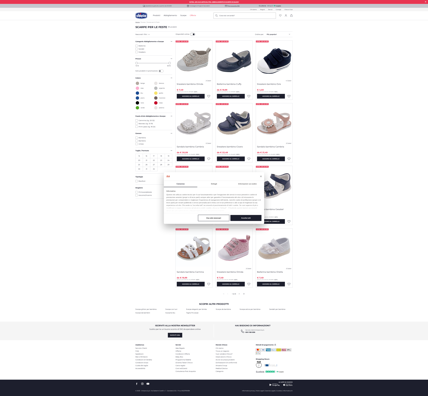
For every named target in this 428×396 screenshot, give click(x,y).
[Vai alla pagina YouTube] (148, 383)
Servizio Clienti (141, 348)
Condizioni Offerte (183, 354)
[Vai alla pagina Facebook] (136, 383)
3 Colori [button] (288, 268)
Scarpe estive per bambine (250, 309)
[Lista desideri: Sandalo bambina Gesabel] (289, 221)
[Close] (425, 1)
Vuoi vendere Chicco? (224, 354)
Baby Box (179, 357)
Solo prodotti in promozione (146, 71)
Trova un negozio (222, 351)
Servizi (270, 9)
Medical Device (221, 368)
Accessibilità (140, 368)
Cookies (279, 391)
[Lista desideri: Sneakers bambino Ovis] (289, 96)
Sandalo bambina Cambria (190, 146)
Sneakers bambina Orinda (190, 84)
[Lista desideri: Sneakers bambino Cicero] (249, 159)
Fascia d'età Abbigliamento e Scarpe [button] (150, 116)
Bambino (142, 141)
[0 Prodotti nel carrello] (291, 17)
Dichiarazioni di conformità (226, 363)
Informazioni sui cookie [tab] (247, 184)
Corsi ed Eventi (181, 368)
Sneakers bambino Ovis (269, 84)
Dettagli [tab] (214, 184)
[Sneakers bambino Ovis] (274, 61)
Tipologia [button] (139, 177)
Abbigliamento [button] (170, 15)
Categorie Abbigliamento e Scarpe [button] (149, 41)
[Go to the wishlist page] (280, 15)
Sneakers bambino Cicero (230, 146)
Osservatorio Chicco (223, 357)
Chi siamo (253, 9)
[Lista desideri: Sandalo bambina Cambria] (208, 159)
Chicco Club (288, 9)
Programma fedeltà (183, 360)
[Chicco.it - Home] (141, 15)
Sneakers (142, 52)
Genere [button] (138, 133)
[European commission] (270, 364)
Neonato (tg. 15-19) (146, 124)
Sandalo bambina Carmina (190, 272)
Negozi (262, 9)
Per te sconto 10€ (234, 6)
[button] (155, 34)
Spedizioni (139, 354)
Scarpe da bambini (142, 313)
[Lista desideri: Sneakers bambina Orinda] (208, 96)
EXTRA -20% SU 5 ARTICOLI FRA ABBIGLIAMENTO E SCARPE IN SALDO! (214, 2)
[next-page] (238, 294)
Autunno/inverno (145, 195)
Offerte (178, 351)
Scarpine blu (170, 313)
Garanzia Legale (270, 391)
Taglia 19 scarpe (192, 313)
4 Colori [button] (288, 81)
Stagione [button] (139, 188)
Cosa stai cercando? (227, 16)
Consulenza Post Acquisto (186, 371)
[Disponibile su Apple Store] (288, 385)
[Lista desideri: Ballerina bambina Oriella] (289, 284)
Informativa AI (288, 391)
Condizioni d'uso (141, 363)
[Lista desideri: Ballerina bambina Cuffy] (249, 96)
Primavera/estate (145, 192)
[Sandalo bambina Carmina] (194, 249)
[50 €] (170, 63)
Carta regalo (180, 366)
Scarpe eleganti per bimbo (196, 309)
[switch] (192, 34)
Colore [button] (138, 78)
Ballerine (142, 46)
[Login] (286, 15)
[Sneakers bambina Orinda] (194, 61)
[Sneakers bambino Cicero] (234, 123)
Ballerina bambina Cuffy (229, 84)
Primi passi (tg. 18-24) (147, 127)
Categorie (219, 371)
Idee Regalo (180, 348)
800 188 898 (250, 332)
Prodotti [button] (156, 15)
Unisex (141, 144)
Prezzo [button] (138, 59)
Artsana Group (221, 366)
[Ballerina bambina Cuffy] (234, 61)
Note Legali (260, 391)
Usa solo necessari (213, 218)
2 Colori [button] (208, 81)
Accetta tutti (246, 218)
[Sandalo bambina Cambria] (194, 123)
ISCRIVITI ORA (175, 335)
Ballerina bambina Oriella (270, 272)
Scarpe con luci (171, 309)
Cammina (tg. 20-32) (147, 120)
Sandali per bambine (277, 309)
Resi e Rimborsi (141, 357)
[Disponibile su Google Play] (275, 385)
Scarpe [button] (183, 15)
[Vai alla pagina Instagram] (142, 383)
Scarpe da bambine (223, 309)
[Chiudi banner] (261, 176)
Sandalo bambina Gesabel (270, 209)
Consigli (278, 9)
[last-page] (243, 294)
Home (137, 22)
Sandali (141, 49)
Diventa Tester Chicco (184, 363)
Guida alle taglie (141, 366)
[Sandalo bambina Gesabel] (274, 186)
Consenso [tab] (181, 184)
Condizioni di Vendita (143, 360)
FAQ (137, 351)
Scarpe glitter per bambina (145, 309)
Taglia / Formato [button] (142, 151)
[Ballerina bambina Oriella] (274, 249)
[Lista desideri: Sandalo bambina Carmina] (208, 284)
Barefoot (142, 181)
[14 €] (136, 63)
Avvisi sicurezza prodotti (225, 360)
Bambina (142, 138)
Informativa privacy (248, 391)
